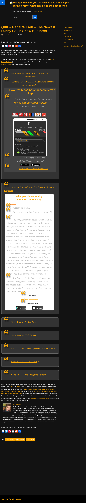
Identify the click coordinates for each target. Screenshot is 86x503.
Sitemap (66, 43)
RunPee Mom (7, 34)
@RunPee (33, 398)
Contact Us (67, 36)
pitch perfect (20, 439)
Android (39, 11)
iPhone (34, 11)
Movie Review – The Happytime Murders (28, 374)
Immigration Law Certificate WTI (73, 46)
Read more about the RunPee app (33, 168)
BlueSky (46, 398)
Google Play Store (33, 299)
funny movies (10, 439)
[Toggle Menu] (2, 2)
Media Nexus (68, 30)
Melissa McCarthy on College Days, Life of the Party (33, 348)
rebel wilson (30, 439)
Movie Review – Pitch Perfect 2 (24, 335)
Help (65, 33)
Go (35, 17)
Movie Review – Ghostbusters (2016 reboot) (29, 73)
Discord (41, 398)
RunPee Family (68, 40)
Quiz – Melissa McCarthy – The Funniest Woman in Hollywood (29, 188)
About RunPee (68, 27)
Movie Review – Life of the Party (24, 361)
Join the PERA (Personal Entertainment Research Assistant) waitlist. (33, 83)
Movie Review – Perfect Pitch (23, 322)
